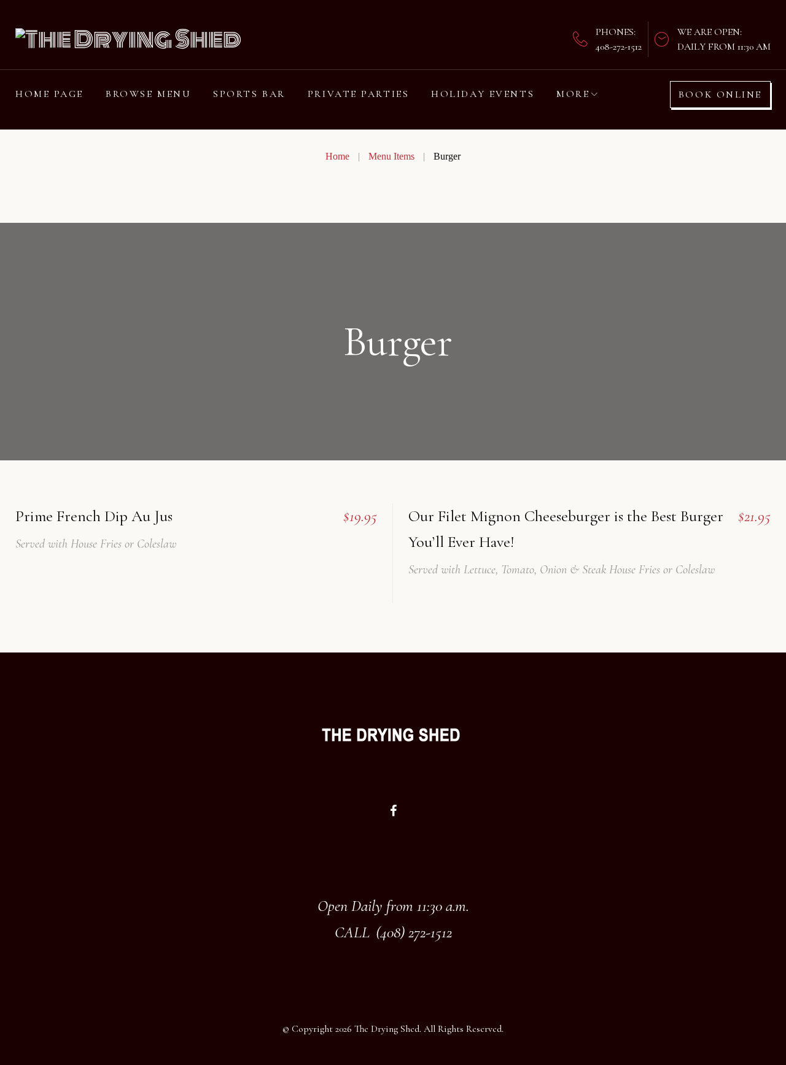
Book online (720, 94)
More (573, 94)
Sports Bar (249, 94)
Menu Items (391, 156)
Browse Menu (148, 94)
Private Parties (358, 94)
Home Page (49, 94)
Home (337, 156)
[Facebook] (393, 811)
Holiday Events (482, 94)
